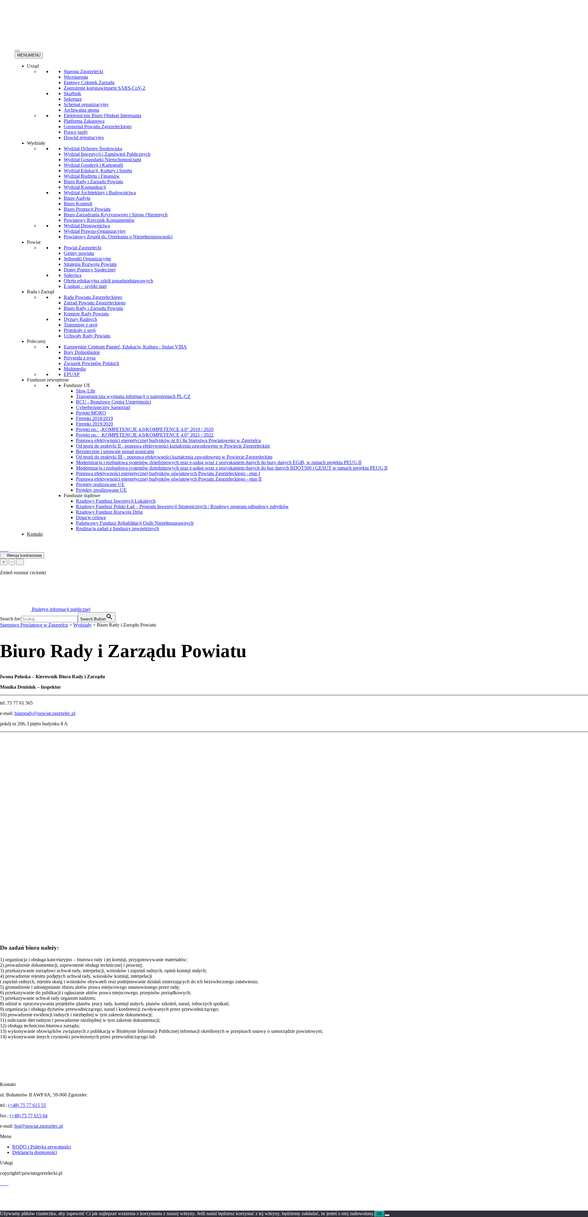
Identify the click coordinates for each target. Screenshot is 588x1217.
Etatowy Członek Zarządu (89, 82)
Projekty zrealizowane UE (101, 490)
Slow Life (85, 390)
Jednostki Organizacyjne (87, 258)
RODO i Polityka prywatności (41, 1146)
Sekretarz (73, 99)
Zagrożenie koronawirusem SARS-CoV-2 (104, 88)
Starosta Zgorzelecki (83, 71)
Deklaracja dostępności (34, 1152)
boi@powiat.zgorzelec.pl (38, 1126)
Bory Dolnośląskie (82, 352)
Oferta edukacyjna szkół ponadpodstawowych (108, 280)
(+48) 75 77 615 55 (27, 1105)
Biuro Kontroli (78, 203)
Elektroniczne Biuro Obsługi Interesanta (102, 115)
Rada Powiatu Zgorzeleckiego (93, 297)
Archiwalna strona (81, 110)
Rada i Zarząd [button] (40, 291)
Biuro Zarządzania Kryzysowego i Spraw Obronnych (116, 214)
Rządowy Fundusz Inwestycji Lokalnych (116, 501)
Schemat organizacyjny (86, 104)
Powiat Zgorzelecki (82, 247)
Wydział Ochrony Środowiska (93, 148)
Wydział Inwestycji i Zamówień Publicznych (107, 154)
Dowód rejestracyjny (84, 137)
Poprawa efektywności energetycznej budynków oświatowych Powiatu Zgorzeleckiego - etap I (168, 473)
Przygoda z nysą (80, 357)
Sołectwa (72, 275)
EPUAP (72, 374)
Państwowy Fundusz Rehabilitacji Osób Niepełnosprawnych (135, 523)
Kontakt (35, 534)
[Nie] (387, 1215)
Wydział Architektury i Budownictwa (100, 192)
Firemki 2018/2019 (94, 418)
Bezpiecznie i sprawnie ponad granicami (115, 451)
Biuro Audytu (77, 198)
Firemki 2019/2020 (94, 423)
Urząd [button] (33, 66)
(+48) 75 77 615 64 (28, 1115)
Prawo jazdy (76, 132)
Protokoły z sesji (80, 330)
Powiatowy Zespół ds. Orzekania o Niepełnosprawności (118, 236)
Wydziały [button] (36, 143)
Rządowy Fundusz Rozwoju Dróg (109, 512)
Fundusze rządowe (82, 495)
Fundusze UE (77, 385)
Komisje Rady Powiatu (86, 313)
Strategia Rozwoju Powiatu (90, 264)
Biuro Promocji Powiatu (87, 209)
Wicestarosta (76, 77)
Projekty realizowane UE (100, 484)
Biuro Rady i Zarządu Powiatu (93, 181)
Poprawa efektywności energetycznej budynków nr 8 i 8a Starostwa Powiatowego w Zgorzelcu (168, 440)
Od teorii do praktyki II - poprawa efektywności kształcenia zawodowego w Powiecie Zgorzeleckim (173, 445)
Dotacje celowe (91, 517)
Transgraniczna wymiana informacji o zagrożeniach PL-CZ (133, 396)
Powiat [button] (33, 242)
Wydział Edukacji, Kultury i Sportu (98, 170)
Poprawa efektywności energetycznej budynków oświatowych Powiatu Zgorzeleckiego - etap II (169, 479)
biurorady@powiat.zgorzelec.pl (44, 713)
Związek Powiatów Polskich (91, 363)
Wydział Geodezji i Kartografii (93, 165)
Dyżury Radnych (80, 319)
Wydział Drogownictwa (87, 225)
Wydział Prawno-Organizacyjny (95, 231)
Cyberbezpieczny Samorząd (103, 407)
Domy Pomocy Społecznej (89, 269)
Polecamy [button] (36, 341)
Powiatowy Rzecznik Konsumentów (99, 220)
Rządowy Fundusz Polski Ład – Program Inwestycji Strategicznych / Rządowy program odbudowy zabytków (182, 506)
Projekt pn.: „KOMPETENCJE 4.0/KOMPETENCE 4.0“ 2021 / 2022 (144, 434)
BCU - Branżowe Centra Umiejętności (113, 401)
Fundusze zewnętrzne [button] (48, 379)
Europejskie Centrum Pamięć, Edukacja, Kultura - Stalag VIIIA (125, 346)
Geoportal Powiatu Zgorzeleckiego (97, 126)
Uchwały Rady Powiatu (87, 335)
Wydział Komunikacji (85, 187)
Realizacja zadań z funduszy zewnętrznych (117, 528)
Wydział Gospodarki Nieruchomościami (102, 159)
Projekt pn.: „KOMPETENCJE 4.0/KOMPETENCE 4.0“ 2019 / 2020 (144, 429)
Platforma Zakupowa (84, 121)
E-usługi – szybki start (85, 286)
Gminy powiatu (79, 253)
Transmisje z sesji (80, 324)
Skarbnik (72, 93)
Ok (379, 1213)
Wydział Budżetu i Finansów (92, 176)
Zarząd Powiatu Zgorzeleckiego (95, 302)
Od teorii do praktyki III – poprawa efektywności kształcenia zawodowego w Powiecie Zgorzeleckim (174, 457)
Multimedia (75, 368)
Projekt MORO (91, 412)
